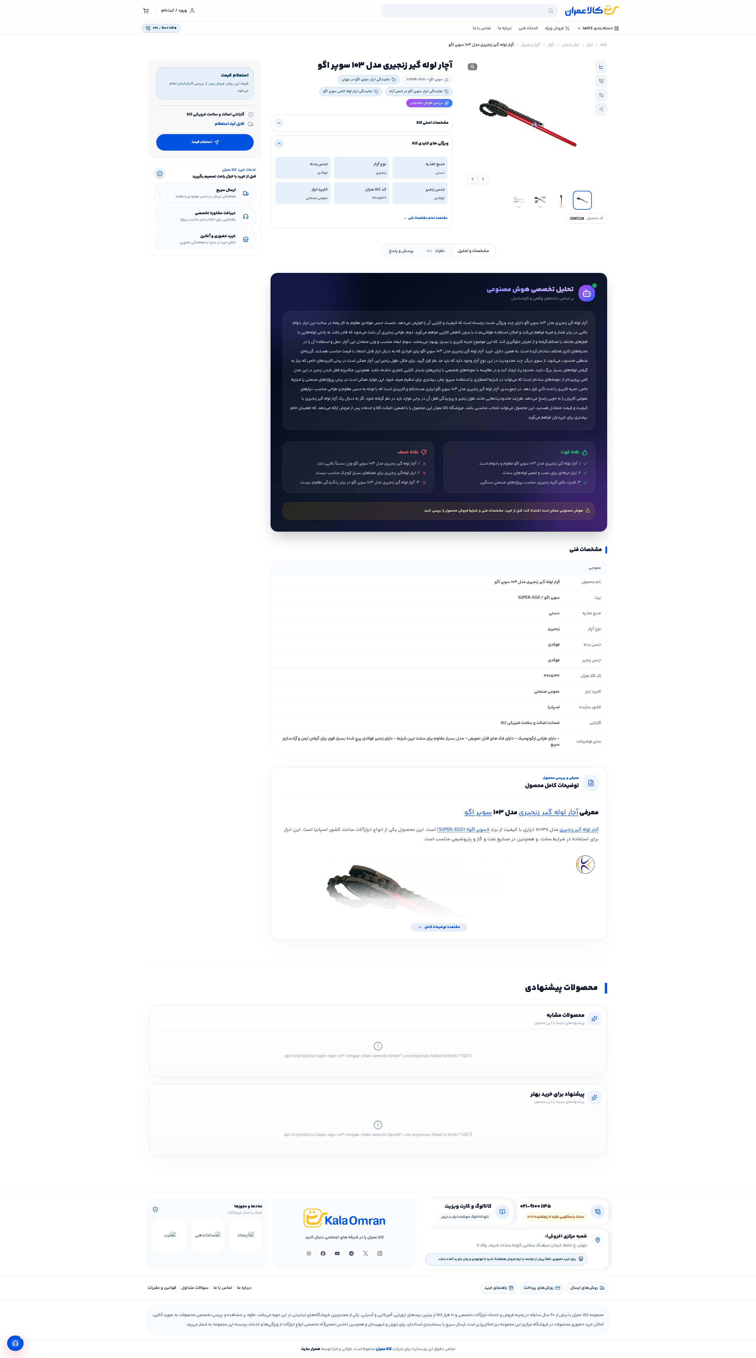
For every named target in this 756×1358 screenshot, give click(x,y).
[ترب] (169, 1235)
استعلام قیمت (201, 142)
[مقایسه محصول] (601, 95)
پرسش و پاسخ (401, 251)
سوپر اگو (478, 812)
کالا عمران (383, 1349)
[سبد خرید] (145, 10)
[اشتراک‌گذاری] (601, 109)
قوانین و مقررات (162, 1288)
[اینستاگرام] (380, 1253)
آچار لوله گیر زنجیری (548, 812)
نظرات (436, 251)
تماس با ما (223, 1288)
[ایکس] (366, 1253)
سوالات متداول (194, 1288)
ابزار (590, 45)
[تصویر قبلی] (483, 179)
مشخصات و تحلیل (473, 251)
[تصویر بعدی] (472, 179)
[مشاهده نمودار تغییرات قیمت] (601, 67)
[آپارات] (309, 1253)
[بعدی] (157, 1235)
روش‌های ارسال (584, 1288)
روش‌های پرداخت (539, 1288)
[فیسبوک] (323, 1253)
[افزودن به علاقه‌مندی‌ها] (601, 81)
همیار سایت (310, 1349)
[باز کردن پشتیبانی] (15, 1343)
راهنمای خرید (495, 1288)
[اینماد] (245, 1235)
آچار (551, 45)
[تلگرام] (351, 1253)
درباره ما (244, 1288)
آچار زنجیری (530, 45)
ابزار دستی (570, 45)
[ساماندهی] (207, 1235)
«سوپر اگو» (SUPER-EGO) (463, 829)
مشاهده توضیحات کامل (442, 927)
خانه (603, 45)
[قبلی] (257, 1235)
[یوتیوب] (337, 1253)
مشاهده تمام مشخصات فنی (425, 218)
